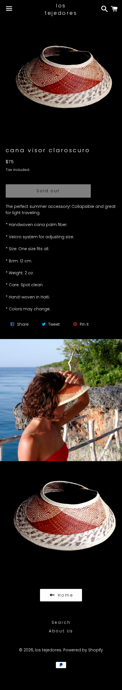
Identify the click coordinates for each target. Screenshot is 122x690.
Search (61, 622)
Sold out (48, 191)
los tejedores (61, 9)
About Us (61, 631)
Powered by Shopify (83, 650)
